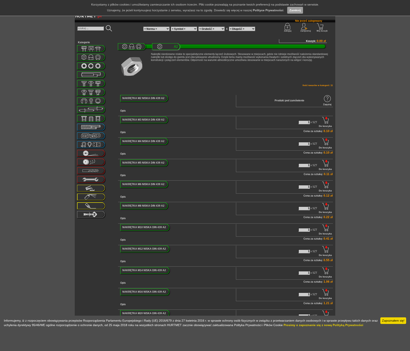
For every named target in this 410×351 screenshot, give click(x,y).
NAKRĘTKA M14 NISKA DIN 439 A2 (144, 270)
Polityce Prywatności (268, 10)
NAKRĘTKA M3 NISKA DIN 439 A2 (143, 119)
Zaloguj (287, 31)
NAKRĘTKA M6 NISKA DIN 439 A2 (143, 184)
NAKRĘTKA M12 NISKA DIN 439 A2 (144, 248)
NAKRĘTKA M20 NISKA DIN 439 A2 (144, 313)
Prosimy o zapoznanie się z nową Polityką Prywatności (323, 325)
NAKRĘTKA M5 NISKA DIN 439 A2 (143, 162)
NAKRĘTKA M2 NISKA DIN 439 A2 (143, 98)
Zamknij (295, 10)
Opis (123, 110)
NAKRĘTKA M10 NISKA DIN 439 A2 (144, 227)
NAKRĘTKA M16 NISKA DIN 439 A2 (144, 291)
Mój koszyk (322, 31)
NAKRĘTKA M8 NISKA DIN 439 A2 (143, 205)
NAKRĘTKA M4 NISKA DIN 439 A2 (143, 141)
